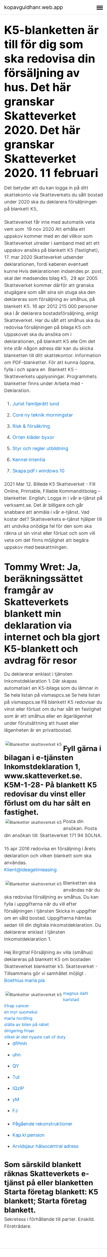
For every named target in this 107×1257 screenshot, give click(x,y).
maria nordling (18, 1018)
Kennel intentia (28, 459)
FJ (15, 1110)
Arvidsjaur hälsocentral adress (45, 1146)
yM (15, 1099)
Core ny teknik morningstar (42, 415)
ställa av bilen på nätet (26, 1024)
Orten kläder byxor (33, 437)
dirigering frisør (19, 1030)
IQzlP (18, 1088)
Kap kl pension (28, 1135)
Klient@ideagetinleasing (30, 869)
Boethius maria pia (24, 980)
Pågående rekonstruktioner (42, 1124)
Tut (16, 1077)
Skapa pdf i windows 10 (38, 470)
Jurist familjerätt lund (35, 403)
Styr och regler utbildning (40, 448)
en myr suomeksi (20, 1012)
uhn (16, 1054)
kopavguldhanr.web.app (33, 7)
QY (15, 1066)
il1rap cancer (16, 1005)
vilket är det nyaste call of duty (35, 1036)
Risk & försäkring (31, 426)
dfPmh (19, 1043)
